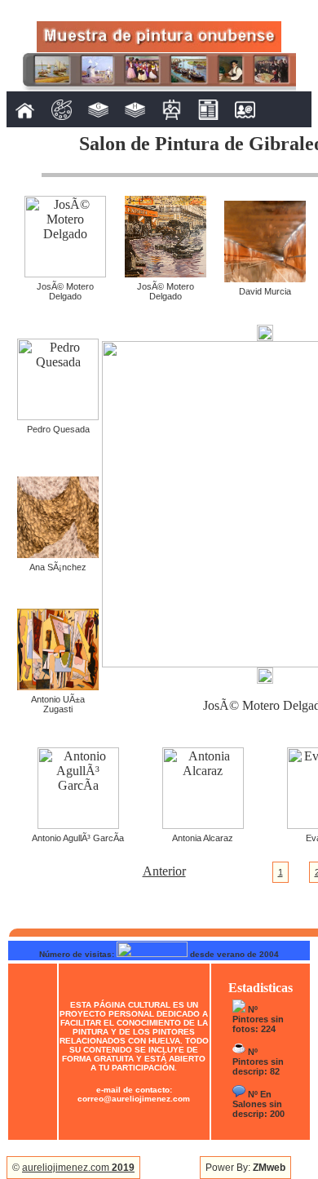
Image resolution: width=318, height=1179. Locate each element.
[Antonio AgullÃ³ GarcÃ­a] (78, 824)
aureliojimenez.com (78, 1167)
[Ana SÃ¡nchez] (58, 554)
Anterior (164, 871)
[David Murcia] (265, 278)
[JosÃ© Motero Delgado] (65, 273)
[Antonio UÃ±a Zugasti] (58, 686)
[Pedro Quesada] (58, 416)
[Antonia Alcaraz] (203, 824)
